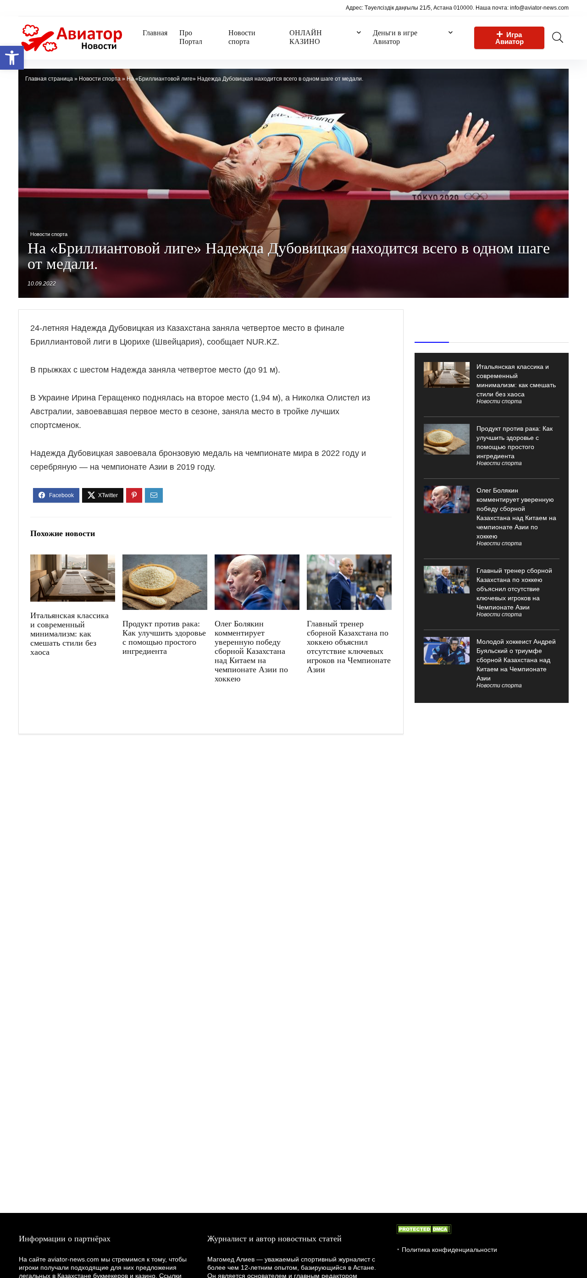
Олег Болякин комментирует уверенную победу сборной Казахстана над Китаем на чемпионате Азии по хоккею (251, 651)
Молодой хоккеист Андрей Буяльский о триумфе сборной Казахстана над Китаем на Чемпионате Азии (516, 660)
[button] (12, 58)
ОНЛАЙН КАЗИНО (305, 37)
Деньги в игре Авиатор (395, 37)
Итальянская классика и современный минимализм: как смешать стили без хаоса (69, 634)
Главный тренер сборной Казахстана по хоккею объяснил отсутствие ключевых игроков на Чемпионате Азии (349, 646)
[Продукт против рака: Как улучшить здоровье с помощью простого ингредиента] (164, 561)
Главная (155, 33)
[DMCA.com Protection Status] (423, 1228)
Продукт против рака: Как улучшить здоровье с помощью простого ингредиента (164, 637)
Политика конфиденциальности (449, 1249)
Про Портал (190, 37)
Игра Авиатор (509, 38)
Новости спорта (241, 37)
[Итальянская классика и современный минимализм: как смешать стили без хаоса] (72, 561)
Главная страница (49, 79)
